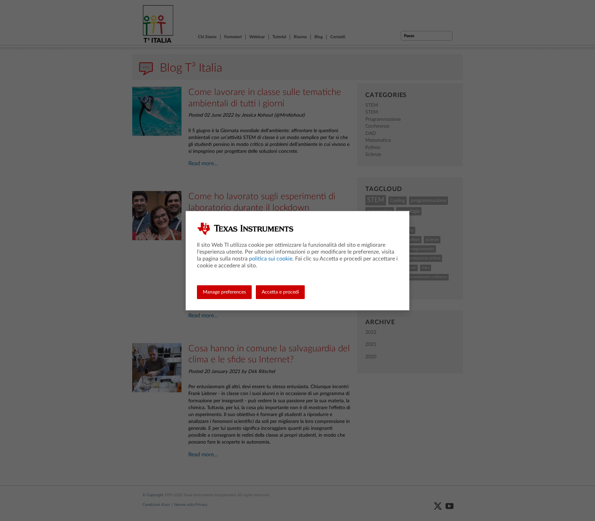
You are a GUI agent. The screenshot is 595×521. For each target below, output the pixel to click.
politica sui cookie (270, 259)
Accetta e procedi (280, 292)
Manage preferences (224, 292)
